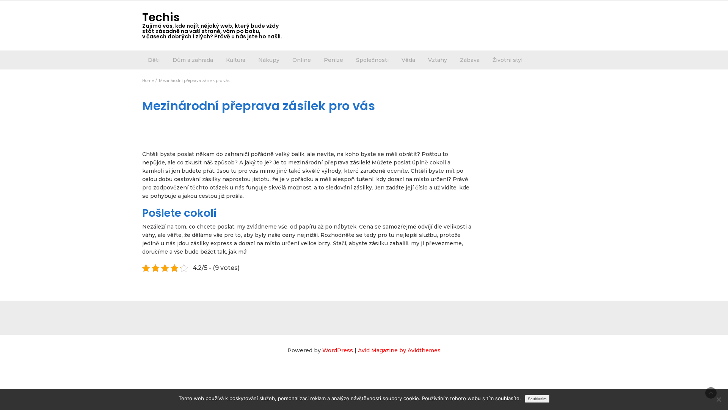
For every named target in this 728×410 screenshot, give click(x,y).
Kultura (235, 60)
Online (301, 60)
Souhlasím (537, 399)
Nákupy (268, 60)
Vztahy (437, 60)
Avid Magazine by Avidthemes (399, 350)
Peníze (333, 60)
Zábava (470, 60)
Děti (154, 60)
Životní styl (507, 60)
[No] (718, 399)
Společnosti (372, 60)
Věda (408, 60)
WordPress (337, 350)
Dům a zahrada (193, 60)
